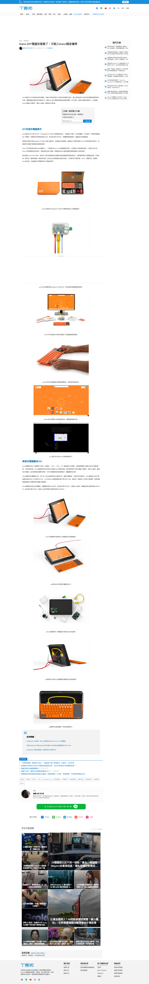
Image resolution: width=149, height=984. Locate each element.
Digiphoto (100, 973)
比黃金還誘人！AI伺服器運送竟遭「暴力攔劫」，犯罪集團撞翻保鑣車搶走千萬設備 (74, 921)
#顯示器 (80, 779)
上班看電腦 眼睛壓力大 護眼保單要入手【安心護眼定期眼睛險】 (87, 886)
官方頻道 (69, 817)
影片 (54, 14)
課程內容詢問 (118, 970)
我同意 (125, 2)
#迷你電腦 (56, 779)
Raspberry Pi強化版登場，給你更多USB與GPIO (41, 750)
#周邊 (22, 779)
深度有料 (86, 14)
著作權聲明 (83, 970)
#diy (39, 779)
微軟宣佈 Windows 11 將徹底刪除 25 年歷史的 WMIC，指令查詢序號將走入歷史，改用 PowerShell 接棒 (118, 65)
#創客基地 (88, 779)
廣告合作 (66, 970)
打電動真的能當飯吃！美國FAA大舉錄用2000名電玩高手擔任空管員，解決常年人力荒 (117, 53)
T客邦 (99, 967)
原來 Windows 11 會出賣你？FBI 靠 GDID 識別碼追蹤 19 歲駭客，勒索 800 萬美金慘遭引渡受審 (61, 886)
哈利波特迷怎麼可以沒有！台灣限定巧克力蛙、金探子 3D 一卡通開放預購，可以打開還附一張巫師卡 (61, 943)
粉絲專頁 (46, 817)
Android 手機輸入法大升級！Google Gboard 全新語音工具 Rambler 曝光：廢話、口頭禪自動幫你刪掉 (117, 98)
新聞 (21, 14)
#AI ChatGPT (78, 14)
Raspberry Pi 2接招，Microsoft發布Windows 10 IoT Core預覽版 (46, 741)
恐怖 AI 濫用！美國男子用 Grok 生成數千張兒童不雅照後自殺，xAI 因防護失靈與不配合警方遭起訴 (35, 924)
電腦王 (99, 976)
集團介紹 (66, 967)
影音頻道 (80, 817)
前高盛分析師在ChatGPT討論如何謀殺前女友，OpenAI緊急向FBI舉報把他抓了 (48, 766)
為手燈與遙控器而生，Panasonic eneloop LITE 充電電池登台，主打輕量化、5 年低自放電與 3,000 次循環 (117, 81)
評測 (45, 14)
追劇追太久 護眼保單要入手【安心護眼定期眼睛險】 (35, 886)
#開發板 (96, 779)
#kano (22, 783)
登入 (123, 8)
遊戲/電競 (39, 14)
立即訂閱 (87, 121)
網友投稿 (117, 976)
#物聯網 (64, 779)
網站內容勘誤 (118, 967)
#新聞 (28, 779)
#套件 (34, 779)
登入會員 (36, 953)
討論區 (66, 14)
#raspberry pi (47, 779)
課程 (70, 14)
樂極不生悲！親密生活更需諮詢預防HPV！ (36, 771)
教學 (50, 14)
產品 (27, 14)
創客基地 (26, 40)
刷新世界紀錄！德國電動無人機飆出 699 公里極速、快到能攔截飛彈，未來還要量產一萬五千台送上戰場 (117, 48)
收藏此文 (50, 48)
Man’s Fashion (101, 970)
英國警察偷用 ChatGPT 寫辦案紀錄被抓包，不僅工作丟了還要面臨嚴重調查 (34, 867)
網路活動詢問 (118, 973)
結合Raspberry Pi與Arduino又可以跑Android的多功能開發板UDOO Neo (49, 745)
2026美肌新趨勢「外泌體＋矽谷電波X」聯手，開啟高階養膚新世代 (35, 943)
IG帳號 (91, 817)
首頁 (20, 40)
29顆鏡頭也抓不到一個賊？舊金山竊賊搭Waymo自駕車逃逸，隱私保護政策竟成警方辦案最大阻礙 (74, 864)
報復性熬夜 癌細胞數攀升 (30, 768)
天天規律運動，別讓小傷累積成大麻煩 (34, 905)
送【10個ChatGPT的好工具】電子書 (58, 806)
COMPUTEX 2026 (98, 14)
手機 (33, 14)
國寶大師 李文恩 (27, 48)
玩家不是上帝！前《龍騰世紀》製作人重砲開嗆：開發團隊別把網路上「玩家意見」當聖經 (117, 76)
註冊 (127, 8)
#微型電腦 (72, 779)
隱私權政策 (96, 2)
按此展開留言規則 (40, 955)
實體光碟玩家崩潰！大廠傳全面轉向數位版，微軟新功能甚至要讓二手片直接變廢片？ (117, 93)
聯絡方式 (66, 973)
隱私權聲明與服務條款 (87, 967)
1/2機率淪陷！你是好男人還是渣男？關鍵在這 (35, 848)
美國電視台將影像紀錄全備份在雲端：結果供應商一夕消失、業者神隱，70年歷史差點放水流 (53, 774)
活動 (59, 14)
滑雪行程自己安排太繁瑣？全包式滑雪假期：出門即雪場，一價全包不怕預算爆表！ (87, 943)
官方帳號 (58, 817)
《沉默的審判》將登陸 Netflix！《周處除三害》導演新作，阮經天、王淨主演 (47, 763)
